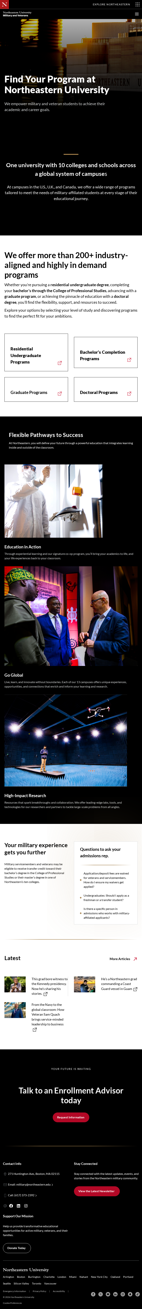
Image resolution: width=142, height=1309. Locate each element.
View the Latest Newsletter (96, 1191)
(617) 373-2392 (24, 1195)
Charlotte (49, 1276)
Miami (73, 1276)
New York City (99, 1276)
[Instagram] (123, 1294)
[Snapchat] (130, 1294)
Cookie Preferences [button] (12, 1303)
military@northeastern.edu (33, 1184)
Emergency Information (14, 1291)
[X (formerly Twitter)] (100, 1294)
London (62, 1276)
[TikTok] (137, 1294)
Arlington (8, 1276)
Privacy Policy (39, 1291)
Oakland (115, 1276)
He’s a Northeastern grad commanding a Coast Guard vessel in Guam (119, 984)
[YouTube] (108, 1294)
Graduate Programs (29, 392)
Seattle (7, 1283)
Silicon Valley (21, 1283)
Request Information (70, 1117)
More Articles (120, 959)
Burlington (34, 1276)
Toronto (36, 1283)
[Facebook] (93, 1294)
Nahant (84, 1276)
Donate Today (16, 1248)
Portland (128, 1276)
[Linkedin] (115, 1294)
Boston (21, 1276)
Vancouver (50, 1283)
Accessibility (59, 1291)
